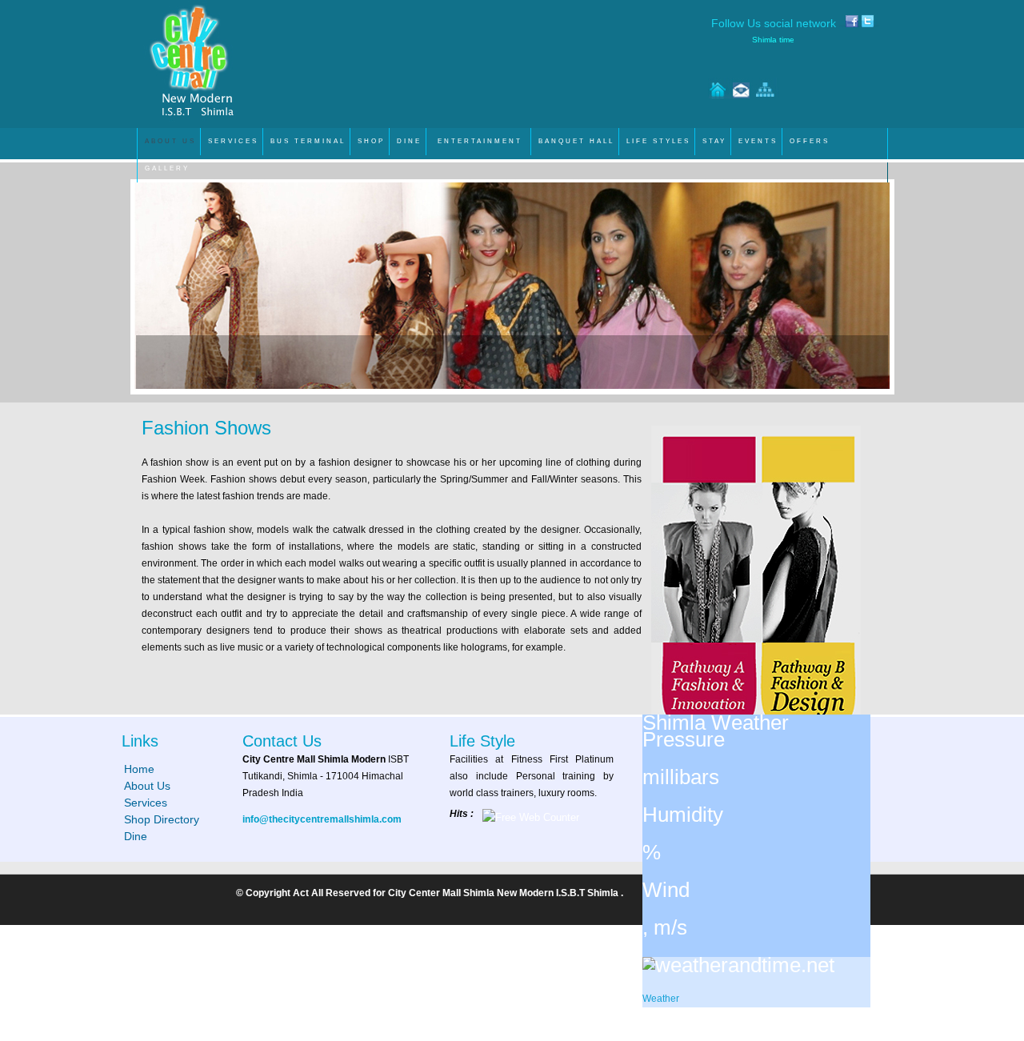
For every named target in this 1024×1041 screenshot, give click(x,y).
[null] (738, 965)
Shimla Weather (715, 723)
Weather (660, 998)
